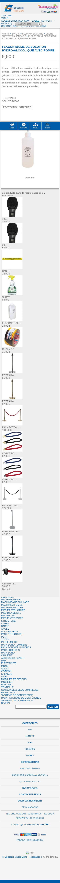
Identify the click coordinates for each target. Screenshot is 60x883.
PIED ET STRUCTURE (13, 610)
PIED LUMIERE (9, 642)
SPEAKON (6, 674)
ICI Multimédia (50, 856)
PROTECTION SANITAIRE (17, 107)
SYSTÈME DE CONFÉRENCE (17, 695)
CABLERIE (6, 655)
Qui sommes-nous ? (30, 781)
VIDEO (4, 18)
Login (12, 128)
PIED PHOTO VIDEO (12, 618)
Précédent (7, 195)
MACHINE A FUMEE (11, 605)
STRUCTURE (8, 620)
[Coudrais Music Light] (30, 8)
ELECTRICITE (8, 663)
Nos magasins (30, 788)
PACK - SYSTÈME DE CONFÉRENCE (21, 697)
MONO (4, 666)
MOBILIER (6, 682)
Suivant (6, 589)
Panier (47, 128)
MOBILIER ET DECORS (13, 679)
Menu (35, 128)
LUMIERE (30, 736)
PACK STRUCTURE (11, 634)
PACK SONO (8, 652)
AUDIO (4, 668)
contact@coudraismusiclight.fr (30, 824)
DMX (3, 660)
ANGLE (5, 628)
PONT (4, 636)
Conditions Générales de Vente (30, 775)
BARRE (5, 626)
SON (30, 730)
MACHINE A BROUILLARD (15, 602)
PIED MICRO (8, 615)
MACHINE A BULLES (12, 607)
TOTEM (5, 639)
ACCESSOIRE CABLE (12, 658)
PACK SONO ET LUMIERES (16, 647)
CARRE (5, 623)
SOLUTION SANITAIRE (32, 34)
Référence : (10, 97)
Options (23, 128)
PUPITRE (6, 684)
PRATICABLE (8, 692)
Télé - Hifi (6, 15)
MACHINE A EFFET (11, 599)
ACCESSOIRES (9, 631)
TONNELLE (7, 687)
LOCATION (30, 749)
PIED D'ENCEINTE (11, 613)
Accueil (5, 34)
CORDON (6, 671)
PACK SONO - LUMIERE (14, 644)
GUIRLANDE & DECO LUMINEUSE (19, 690)
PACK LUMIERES (10, 650)
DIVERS (5, 703)
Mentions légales (30, 768)
